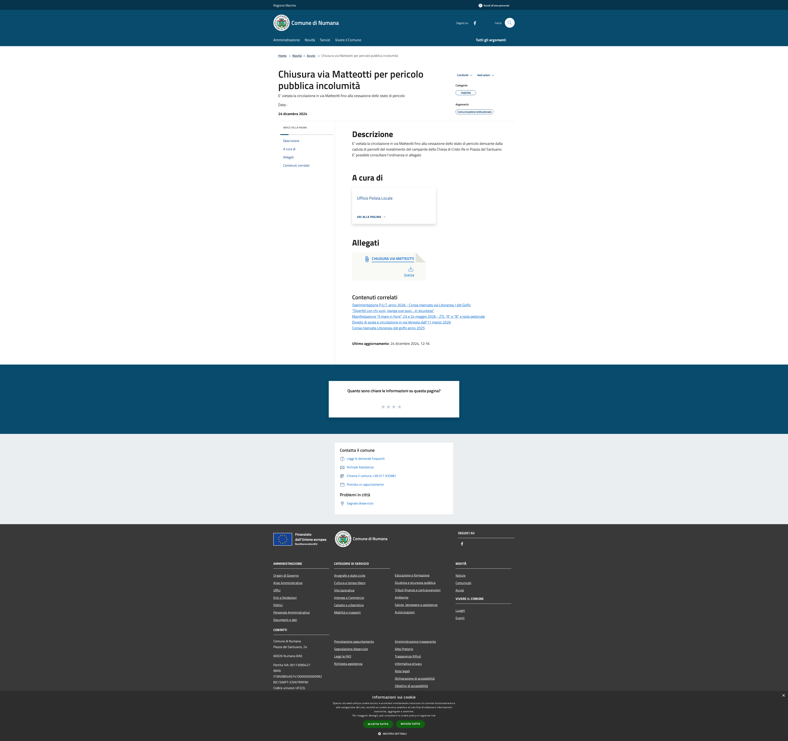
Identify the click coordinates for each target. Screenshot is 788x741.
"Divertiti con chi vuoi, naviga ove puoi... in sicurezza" (393, 310)
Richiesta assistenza (348, 663)
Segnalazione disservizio (351, 648)
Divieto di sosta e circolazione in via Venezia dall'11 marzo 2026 (401, 322)
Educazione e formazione (412, 575)
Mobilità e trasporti (347, 612)
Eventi (460, 617)
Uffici (277, 590)
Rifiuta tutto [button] (410, 724)
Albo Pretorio (404, 648)
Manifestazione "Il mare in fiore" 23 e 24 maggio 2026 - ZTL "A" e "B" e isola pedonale (418, 316)
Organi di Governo (286, 575)
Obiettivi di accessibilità (411, 685)
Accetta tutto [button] (378, 724)
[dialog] (394, 716)
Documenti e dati (285, 619)
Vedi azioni (484, 75)
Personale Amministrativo (291, 612)
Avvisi (311, 55)
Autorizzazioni (405, 612)
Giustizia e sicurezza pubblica (415, 582)
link (433, 715)
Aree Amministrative (287, 582)
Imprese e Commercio (349, 597)
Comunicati (463, 582)
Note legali (402, 671)
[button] (394, 733)
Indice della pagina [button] (295, 127)
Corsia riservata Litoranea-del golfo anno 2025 (388, 328)
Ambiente (401, 597)
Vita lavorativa (344, 590)
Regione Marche (284, 5)
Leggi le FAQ (342, 656)
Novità (297, 55)
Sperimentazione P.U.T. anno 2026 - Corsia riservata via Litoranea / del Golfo (411, 305)
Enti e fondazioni (285, 597)
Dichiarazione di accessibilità (415, 678)
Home (282, 55)
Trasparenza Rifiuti (408, 656)
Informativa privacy (408, 663)
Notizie (460, 575)
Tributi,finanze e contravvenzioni (418, 590)
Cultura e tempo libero (349, 582)
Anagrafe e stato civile (349, 575)
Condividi (463, 75)
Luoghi (460, 610)
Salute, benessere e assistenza (416, 604)
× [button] (783, 695)
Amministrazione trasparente (415, 641)
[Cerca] (510, 23)
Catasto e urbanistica (349, 605)
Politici (278, 605)
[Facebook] (473, 22)
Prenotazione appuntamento (354, 641)
